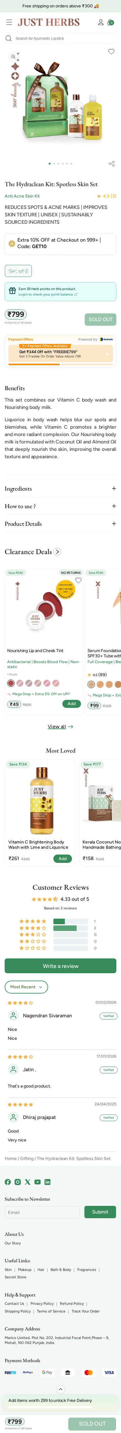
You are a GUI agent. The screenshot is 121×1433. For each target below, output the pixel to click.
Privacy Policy (42, 1303)
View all (57, 726)
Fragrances (86, 1270)
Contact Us (14, 1303)
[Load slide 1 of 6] (49, 164)
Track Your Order (86, 1311)
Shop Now (101, 6)
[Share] (111, 163)
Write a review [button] (60, 966)
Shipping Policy (18, 1311)
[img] (20, 1003)
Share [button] (111, 163)
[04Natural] (100, 684)
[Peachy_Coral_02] (11, 683)
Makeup (24, 1270)
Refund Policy (72, 1303)
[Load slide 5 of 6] (67, 164)
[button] (11, 22)
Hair (41, 1270)
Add (63, 858)
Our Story (13, 1243)
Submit (100, 1212)
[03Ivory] (91, 684)
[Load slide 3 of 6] (58, 164)
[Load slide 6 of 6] (71, 164)
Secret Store (15, 1277)
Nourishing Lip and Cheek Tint (35, 650)
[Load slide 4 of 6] (62, 164)
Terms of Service (51, 1311)
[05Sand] (109, 684)
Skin (8, 1270)
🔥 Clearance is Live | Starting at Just (49, 6)
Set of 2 (20, 272)
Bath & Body (61, 1270)
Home (11, 1158)
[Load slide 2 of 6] (54, 164)
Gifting (27, 1158)
